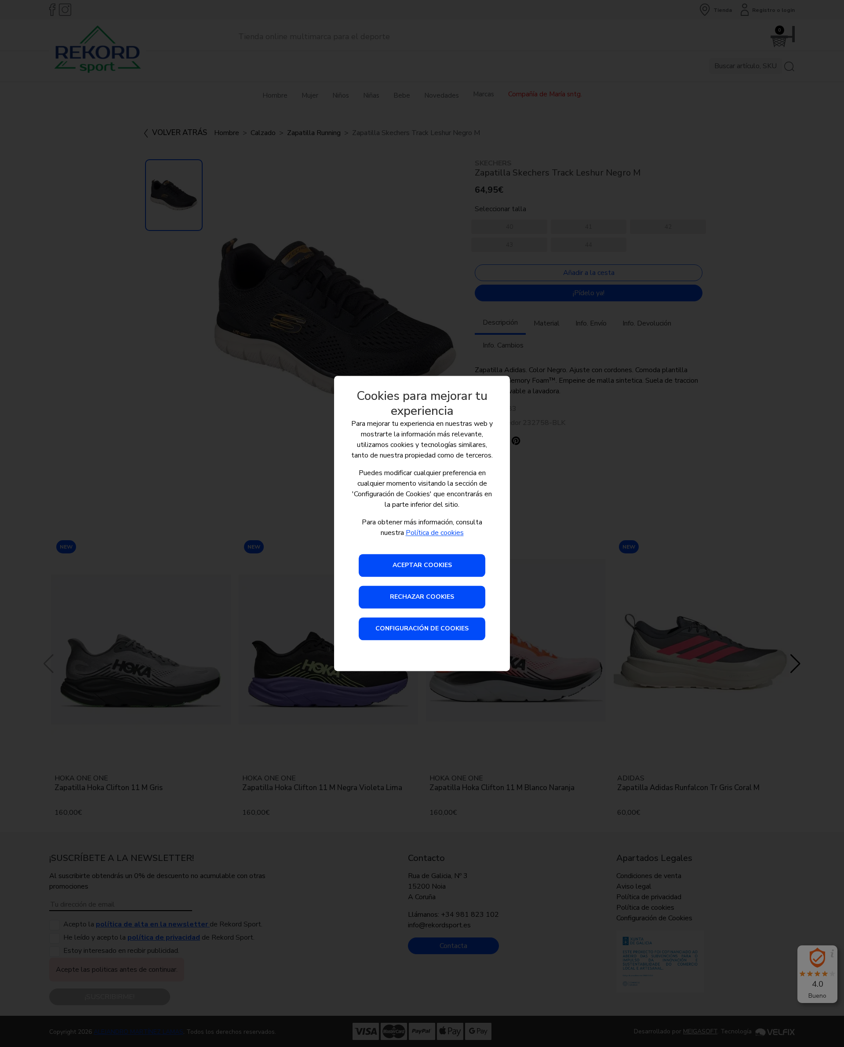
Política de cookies (435, 533)
